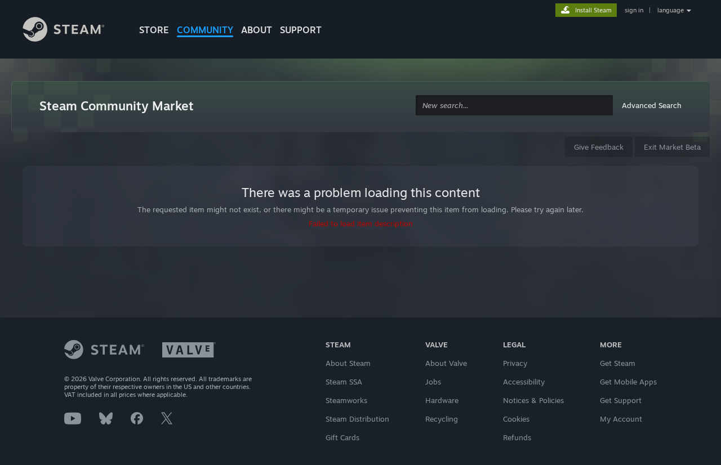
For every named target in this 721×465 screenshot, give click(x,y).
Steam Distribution (357, 418)
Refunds (517, 437)
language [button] (670, 10)
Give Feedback (599, 146)
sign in (634, 10)
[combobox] (514, 105)
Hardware (442, 400)
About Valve (446, 363)
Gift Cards (342, 437)
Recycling (441, 418)
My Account (621, 418)
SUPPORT (301, 29)
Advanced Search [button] (652, 105)
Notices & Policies (533, 400)
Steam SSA (344, 381)
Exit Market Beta (672, 146)
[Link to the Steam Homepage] (72, 31)
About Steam (348, 363)
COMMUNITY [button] (205, 29)
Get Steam (617, 363)
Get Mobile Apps (628, 381)
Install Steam (593, 10)
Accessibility (524, 381)
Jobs (433, 381)
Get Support (621, 400)
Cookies (516, 418)
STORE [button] (154, 29)
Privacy (515, 363)
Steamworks (346, 400)
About (256, 29)
